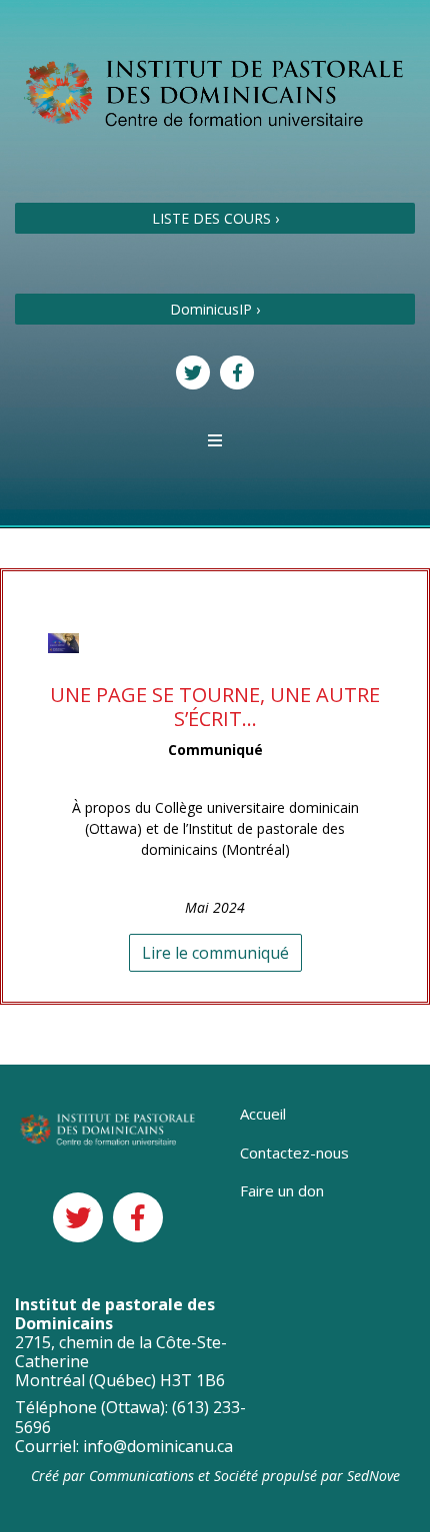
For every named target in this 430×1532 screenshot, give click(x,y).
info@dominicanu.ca (158, 1446)
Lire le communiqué (215, 953)
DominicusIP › (215, 309)
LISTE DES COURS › (215, 218)
